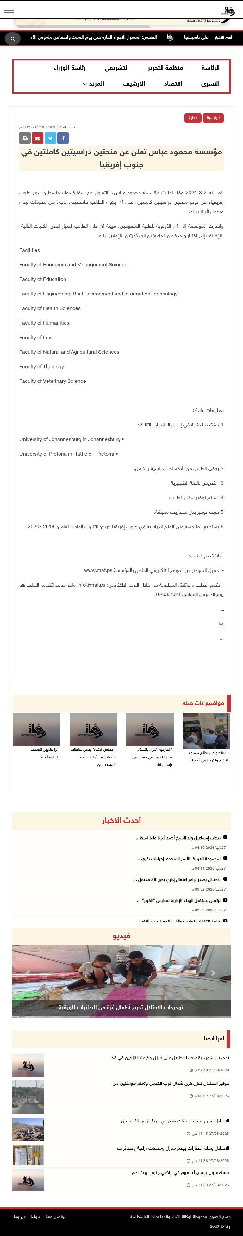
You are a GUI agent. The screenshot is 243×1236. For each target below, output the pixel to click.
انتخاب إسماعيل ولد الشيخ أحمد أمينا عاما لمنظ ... (177, 838)
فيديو (122, 936)
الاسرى (210, 84)
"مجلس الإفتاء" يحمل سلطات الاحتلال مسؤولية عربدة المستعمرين (93, 757)
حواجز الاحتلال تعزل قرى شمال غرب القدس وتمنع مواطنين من (171, 1083)
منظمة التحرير (165, 68)
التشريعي (117, 68)
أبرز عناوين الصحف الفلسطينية (45, 754)
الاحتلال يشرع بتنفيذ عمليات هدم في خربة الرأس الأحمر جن (175, 1121)
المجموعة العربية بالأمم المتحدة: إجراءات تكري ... (178, 859)
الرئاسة (211, 68)
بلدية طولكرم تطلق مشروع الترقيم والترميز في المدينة (209, 757)
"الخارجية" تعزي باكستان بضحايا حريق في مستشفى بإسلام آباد (152, 757)
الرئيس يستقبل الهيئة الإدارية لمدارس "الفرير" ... (179, 901)
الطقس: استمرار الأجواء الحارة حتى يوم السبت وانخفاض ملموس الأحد (107, 37)
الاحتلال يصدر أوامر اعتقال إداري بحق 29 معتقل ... (177, 880)
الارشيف (134, 84)
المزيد (96, 84)
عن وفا (20, 1217)
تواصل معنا (55, 1217)
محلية (193, 118)
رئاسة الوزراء (70, 68)
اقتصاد (173, 84)
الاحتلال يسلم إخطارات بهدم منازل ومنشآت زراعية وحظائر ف (173, 1148)
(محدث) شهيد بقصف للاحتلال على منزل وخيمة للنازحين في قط (169, 1058)
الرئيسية (213, 118)
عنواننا (36, 1217)
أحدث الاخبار (121, 821)
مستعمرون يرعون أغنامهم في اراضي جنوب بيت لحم (180, 1173)
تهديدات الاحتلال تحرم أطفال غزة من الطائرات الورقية (121, 1007)
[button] (28, 973)
